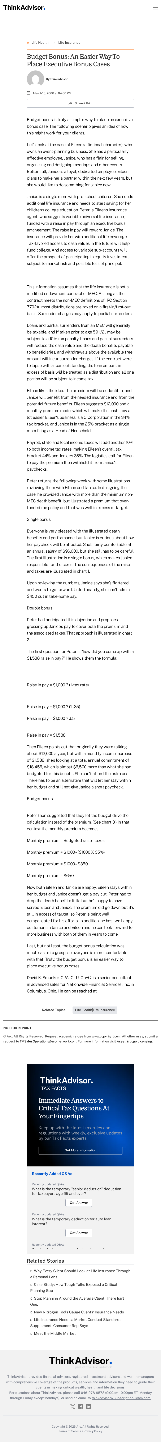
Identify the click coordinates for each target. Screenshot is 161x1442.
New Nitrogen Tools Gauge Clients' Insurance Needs (79, 1312)
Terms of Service (70, 1431)
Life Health (40, 43)
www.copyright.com (106, 1036)
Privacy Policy (93, 1431)
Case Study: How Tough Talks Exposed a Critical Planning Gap (73, 1287)
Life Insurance (68, 43)
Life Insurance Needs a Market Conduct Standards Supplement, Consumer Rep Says (75, 1322)
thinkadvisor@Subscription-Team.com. (121, 1398)
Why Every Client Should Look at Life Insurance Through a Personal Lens (80, 1274)
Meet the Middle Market (55, 1333)
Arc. (79, 1426)
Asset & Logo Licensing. (135, 1041)
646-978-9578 (92, 1393)
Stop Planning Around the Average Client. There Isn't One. (77, 1301)
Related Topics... (55, 1010)
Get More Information (80, 1150)
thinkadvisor (59, 79)
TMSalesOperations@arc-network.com (48, 1041)
